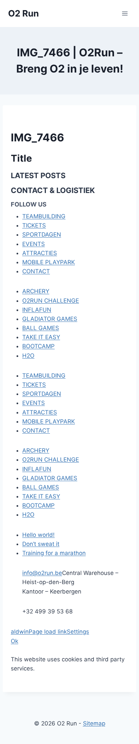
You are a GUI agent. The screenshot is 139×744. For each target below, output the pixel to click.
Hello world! (38, 534)
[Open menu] (124, 13)
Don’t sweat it (40, 544)
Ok (14, 641)
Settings (78, 631)
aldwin (20, 631)
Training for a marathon (54, 553)
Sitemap (94, 723)
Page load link (48, 631)
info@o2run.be (42, 573)
